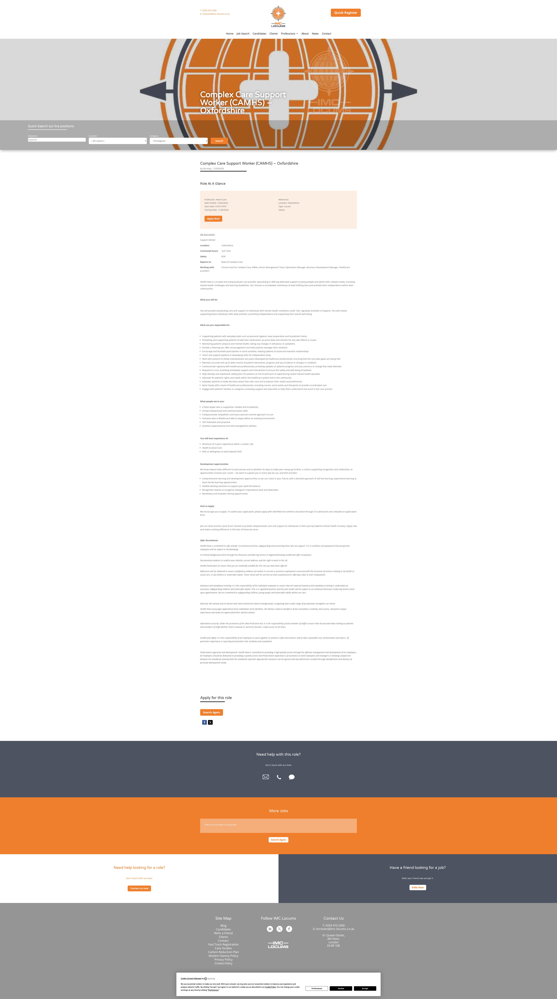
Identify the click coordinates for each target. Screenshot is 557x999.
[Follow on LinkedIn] (270, 929)
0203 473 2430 (209, 10)
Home (229, 33)
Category (154, 135)
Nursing (207, 168)
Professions (288, 33)
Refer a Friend (223, 933)
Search (219, 140)
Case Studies (223, 948)
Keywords (32, 135)
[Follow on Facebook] (204, 722)
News (315, 33)
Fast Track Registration (223, 944)
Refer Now (418, 887)
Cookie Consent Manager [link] (191, 979)
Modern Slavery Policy (223, 956)
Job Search (243, 33)
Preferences (317, 989)
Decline (341, 989)
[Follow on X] (210, 722)
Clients (274, 33)
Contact (326, 33)
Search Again (211, 712)
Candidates (259, 33)
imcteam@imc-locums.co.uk (216, 13)
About (305, 33)
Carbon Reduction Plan (223, 952)
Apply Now (213, 218)
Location (93, 135)
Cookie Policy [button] (270, 987)
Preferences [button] (213, 990)
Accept (365, 989)
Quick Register (345, 12)
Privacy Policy (223, 959)
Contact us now (139, 888)
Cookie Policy (223, 963)
